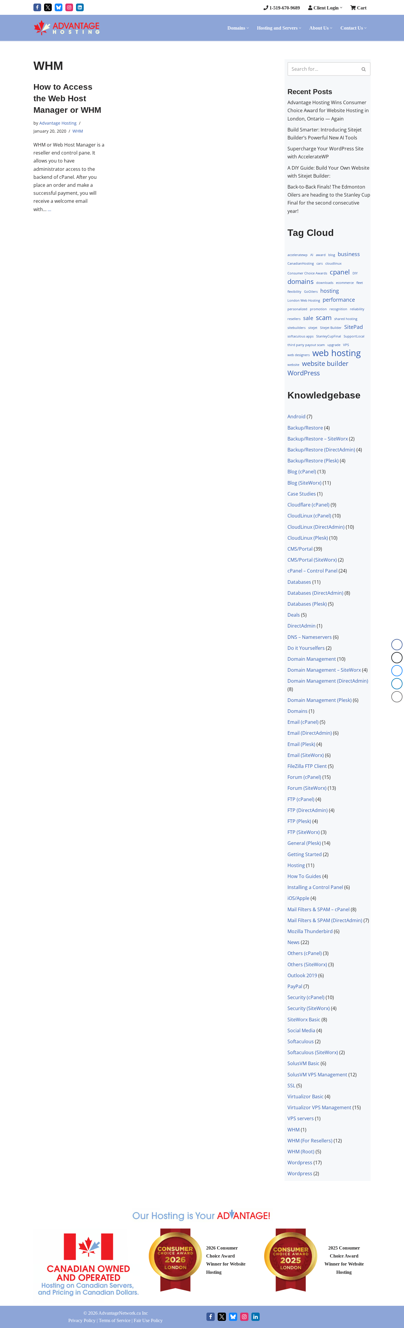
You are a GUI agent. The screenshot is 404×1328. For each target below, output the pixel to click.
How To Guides (304, 876)
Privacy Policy (82, 1320)
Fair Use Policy (148, 1320)
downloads (324, 283)
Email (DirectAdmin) (309, 733)
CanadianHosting (300, 263)
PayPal (294, 986)
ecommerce (345, 283)
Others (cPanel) (304, 953)
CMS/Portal (300, 549)
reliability (357, 309)
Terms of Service (114, 1320)
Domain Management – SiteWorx (324, 670)
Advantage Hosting (58, 123)
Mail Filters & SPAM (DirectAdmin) (324, 920)
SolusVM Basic (303, 1063)
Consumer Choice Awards (307, 273)
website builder (325, 363)
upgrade (333, 345)
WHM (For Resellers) (309, 1140)
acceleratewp (297, 255)
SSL (291, 1085)
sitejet (312, 328)
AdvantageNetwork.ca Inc (123, 1313)
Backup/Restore (305, 427)
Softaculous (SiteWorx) (312, 1052)
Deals (293, 615)
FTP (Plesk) (299, 821)
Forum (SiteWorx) (307, 788)
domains (300, 281)
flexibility (294, 292)
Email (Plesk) (301, 744)
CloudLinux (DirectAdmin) (316, 526)
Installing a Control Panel (315, 887)
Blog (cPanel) (301, 471)
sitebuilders (296, 328)
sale (308, 317)
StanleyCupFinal (328, 336)
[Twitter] (48, 7)
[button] (341, 8)
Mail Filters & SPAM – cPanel (318, 909)
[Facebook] (37, 7)
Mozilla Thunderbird (310, 931)
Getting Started (304, 854)
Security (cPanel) (305, 997)
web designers (298, 355)
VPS (346, 345)
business (349, 254)
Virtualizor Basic (305, 1096)
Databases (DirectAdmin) (315, 592)
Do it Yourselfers (306, 647)
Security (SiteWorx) (308, 1008)
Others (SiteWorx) (307, 964)
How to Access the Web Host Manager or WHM (67, 98)
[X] (222, 1317)
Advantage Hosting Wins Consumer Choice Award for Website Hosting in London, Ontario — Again (328, 110)
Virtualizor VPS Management (319, 1107)
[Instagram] (69, 7)
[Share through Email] (397, 696)
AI (311, 255)
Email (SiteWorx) (305, 755)
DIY (355, 273)
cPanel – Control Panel (312, 570)
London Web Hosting (303, 300)
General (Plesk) (304, 843)
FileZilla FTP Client (307, 766)
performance (339, 299)
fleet (359, 283)
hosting (329, 290)
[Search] (364, 69)
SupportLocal (354, 336)
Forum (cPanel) (304, 777)
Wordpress (299, 1162)
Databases (299, 581)
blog (331, 255)
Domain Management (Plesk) (319, 700)
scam (324, 317)
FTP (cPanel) (300, 799)
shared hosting (345, 318)
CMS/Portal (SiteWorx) (312, 560)
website (293, 364)
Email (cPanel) (303, 722)
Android (296, 416)
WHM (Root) (300, 1151)
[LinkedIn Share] (397, 683)
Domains (297, 711)
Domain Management (311, 659)
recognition (338, 309)
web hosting (336, 353)
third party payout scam (306, 345)
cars (319, 263)
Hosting (296, 865)
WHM (77, 131)
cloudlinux (333, 263)
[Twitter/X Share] (397, 657)
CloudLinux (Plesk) (307, 537)
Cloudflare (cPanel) (308, 504)
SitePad (353, 326)
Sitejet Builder (331, 328)
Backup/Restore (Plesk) (313, 460)
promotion (318, 309)
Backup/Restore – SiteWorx (317, 438)
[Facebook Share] (397, 644)
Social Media (301, 1030)
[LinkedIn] (255, 1317)
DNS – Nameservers (309, 637)
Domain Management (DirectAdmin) (327, 681)
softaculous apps (300, 336)
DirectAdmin (301, 626)
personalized (297, 309)
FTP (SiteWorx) (303, 832)
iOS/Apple (298, 898)
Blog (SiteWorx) (304, 482)
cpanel (340, 272)
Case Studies (301, 494)
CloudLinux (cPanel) (309, 515)
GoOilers (311, 292)
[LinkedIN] (80, 7)
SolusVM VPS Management (317, 1074)
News (293, 942)
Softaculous (300, 1041)
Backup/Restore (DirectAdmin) (321, 449)
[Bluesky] (58, 7)
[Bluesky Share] (397, 670)
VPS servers (300, 1118)
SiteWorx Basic (303, 1019)
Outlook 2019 (302, 975)
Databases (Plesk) (307, 604)
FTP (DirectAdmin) (307, 810)
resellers (293, 318)
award (321, 255)
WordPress (303, 373)
